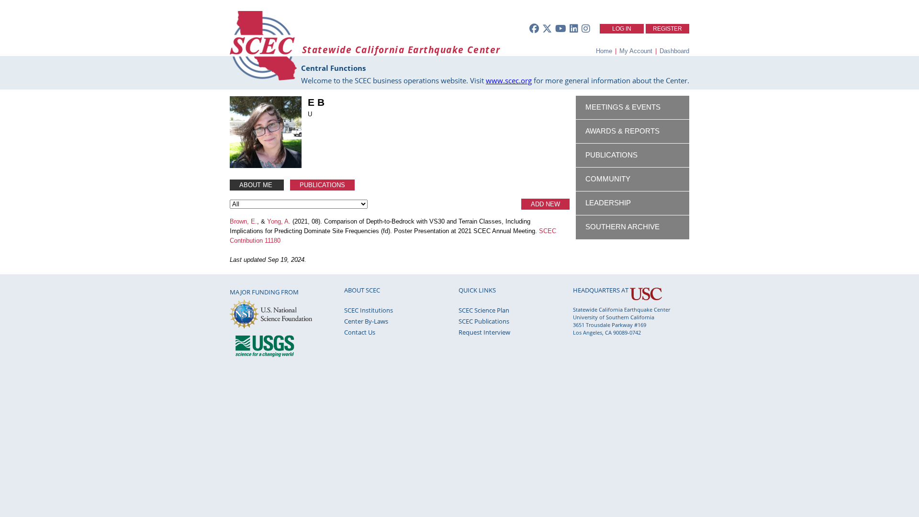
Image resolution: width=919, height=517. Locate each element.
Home (604, 51)
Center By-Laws (366, 321)
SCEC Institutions (368, 310)
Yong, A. (279, 221)
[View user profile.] (266, 165)
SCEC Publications (484, 321)
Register (667, 28)
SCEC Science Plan (484, 310)
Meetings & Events (623, 107)
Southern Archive (622, 227)
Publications (322, 185)
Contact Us (359, 332)
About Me (256, 185)
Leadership (608, 203)
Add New (545, 204)
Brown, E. (243, 221)
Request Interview (484, 332)
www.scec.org (509, 80)
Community (607, 179)
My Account (635, 51)
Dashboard (674, 51)
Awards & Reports (622, 131)
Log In (621, 28)
